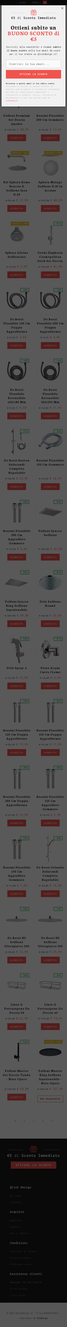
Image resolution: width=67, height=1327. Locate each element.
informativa (12, 110)
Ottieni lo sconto (33, 83)
